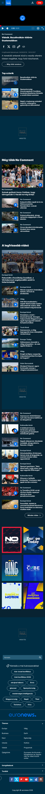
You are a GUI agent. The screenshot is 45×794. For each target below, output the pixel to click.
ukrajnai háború (17, 683)
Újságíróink (6, 752)
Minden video (33, 515)
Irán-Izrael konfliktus (22, 672)
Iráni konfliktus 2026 (22, 677)
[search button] (40, 657)
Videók (4, 748)
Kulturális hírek (26, 425)
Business (5, 733)
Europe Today (25, 339)
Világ (22, 299)
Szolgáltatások (7, 765)
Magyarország (11, 699)
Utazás (4, 743)
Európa (4, 728)
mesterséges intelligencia (22, 694)
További (5, 771)
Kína (29, 705)
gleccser (13, 688)
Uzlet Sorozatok (26, 363)
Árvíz (32, 683)
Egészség (27, 738)
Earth (26, 733)
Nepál (26, 699)
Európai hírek (7, 275)
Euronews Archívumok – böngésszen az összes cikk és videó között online (33, 755)
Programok (28, 748)
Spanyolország (29, 688)
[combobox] (22, 657)
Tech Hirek (24, 327)
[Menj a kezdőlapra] (8, 3)
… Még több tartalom (13, 64)
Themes (5, 723)
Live (39, 3)
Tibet (37, 699)
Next (4, 738)
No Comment (7, 189)
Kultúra (26, 743)
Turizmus (17, 705)
